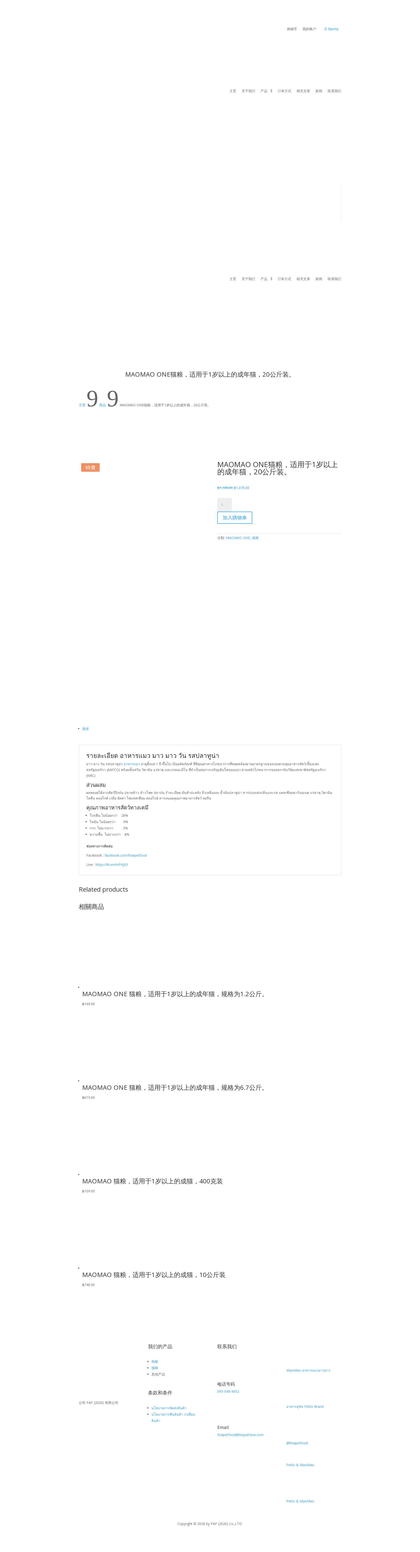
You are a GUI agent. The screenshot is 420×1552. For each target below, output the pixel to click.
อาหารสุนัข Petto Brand (305, 1406)
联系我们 (334, 91)
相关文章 (303, 91)
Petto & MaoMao (300, 1465)
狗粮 (154, 1361)
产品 (264, 91)
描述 (85, 728)
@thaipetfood (297, 1443)
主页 (232, 91)
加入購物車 (235, 517)
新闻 (318, 91)
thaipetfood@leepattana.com (240, 1434)
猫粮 (255, 537)
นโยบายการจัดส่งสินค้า (168, 1408)
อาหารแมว (132, 764)
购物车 (292, 29)
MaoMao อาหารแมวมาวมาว (308, 1370)
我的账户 (309, 29)
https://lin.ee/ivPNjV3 (112, 864)
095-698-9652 (228, 1391)
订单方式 (284, 91)
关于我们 (248, 91)
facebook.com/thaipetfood (126, 855)
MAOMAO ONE (238, 537)
